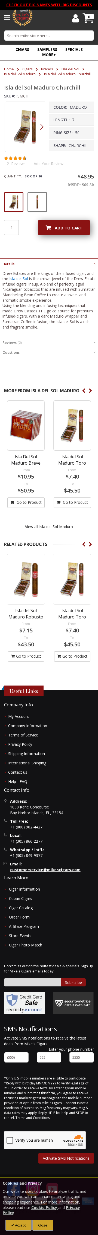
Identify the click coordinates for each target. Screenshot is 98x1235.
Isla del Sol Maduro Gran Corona (72, 617)
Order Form (19, 917)
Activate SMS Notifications (66, 1158)
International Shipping (27, 762)
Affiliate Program (24, 926)
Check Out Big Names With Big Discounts (49, 4)
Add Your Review (48, 163)
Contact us (17, 772)
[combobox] (49, 35)
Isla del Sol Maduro (20, 73)
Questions (11, 352)
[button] (49, 54)
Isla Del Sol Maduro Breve (26, 460)
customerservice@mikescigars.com (45, 869)
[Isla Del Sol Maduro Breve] (26, 426)
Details (8, 263)
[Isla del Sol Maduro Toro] (72, 426)
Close (42, 1225)
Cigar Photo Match (25, 945)
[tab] (49, 263)
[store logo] (22, 17)
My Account (18, 716)
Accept (20, 1225)
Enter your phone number (71, 1049)
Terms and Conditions (33, 1117)
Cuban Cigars (20, 898)
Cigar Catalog (21, 907)
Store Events (20, 935)
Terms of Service (23, 735)
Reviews (11, 342)
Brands (47, 69)
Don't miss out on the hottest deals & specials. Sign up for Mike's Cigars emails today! (48, 968)
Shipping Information (26, 753)
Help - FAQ (17, 781)
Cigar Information (24, 889)
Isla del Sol (70, 69)
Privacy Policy (20, 744)
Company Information (27, 725)
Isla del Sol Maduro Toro (72, 460)
